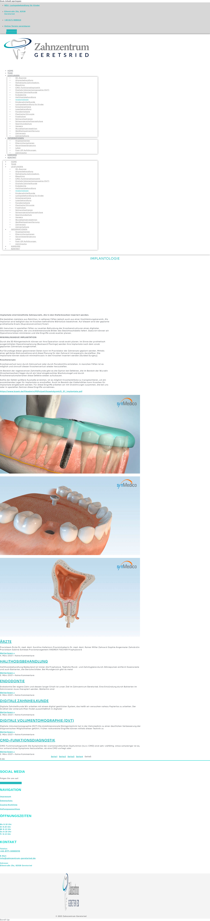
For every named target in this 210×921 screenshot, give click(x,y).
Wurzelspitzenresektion (26, 128)
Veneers (19, 126)
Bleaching (20, 85)
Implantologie (22, 100)
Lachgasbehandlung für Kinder (29, 104)
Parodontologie (22, 112)
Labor (18, 148)
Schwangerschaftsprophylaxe (29, 121)
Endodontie (20, 95)
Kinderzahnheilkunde (25, 102)
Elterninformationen (24, 143)
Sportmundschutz (23, 124)
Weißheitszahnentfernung (27, 131)
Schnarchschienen (24, 119)
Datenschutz (6, 801)
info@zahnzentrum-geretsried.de (18, 858)
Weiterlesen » (7, 653)
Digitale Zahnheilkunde (26, 92)
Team (13, 164)
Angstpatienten (22, 141)
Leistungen (14, 75)
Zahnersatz (20, 225)
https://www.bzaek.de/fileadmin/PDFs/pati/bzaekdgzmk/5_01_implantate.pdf (41, 391)
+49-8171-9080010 (10, 851)
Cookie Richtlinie (8, 805)
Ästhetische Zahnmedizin (27, 83)
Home (14, 162)
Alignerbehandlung (24, 80)
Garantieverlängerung (25, 145)
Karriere (15, 246)
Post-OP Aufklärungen (26, 150)
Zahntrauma (21, 153)
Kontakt (12, 157)
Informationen (16, 138)
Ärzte (6, 642)
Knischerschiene (23, 107)
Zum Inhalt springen (10, 1)
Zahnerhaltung (22, 227)
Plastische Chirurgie (24, 114)
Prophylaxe (20, 116)
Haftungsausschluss (10, 809)
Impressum (5, 796)
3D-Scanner (21, 78)
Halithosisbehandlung (25, 97)
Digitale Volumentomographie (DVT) (32, 90)
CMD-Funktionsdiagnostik (27, 88)
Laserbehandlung (23, 109)
